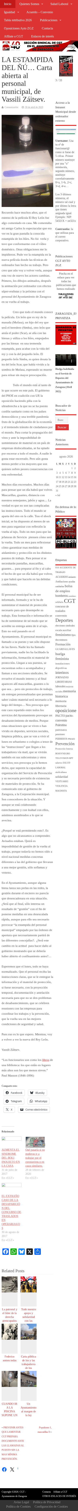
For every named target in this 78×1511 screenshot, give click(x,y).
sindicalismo (61, 772)
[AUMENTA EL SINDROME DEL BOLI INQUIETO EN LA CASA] (11, 1142)
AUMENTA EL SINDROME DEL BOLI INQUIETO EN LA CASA (11, 1157)
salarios (58, 763)
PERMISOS (61, 739)
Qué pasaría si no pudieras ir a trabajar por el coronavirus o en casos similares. (35, 1157)
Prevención (65, 743)
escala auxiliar (63, 630)
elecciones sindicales (65, 625)
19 (63, 482)
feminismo (63, 635)
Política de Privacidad (46, 1502)
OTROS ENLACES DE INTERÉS (59, 1496)
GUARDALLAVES (65, 649)
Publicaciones (48, 20)
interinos (62, 672)
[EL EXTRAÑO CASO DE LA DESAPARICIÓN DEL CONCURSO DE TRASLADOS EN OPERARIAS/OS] (11, 1188)
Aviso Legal (21, 1502)
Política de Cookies (18, 1506)
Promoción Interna (64, 749)
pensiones (60, 734)
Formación (63, 644)
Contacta (47, 28)
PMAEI (71, 739)
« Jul (57, 495)
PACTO (60, 715)
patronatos (61, 729)
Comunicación (11, 107)
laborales (60, 686)
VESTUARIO (61, 781)
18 (60, 482)
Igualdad (9, 12)
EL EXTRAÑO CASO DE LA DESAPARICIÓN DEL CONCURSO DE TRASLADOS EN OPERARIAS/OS (11, 1212)
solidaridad (61, 776)
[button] (71, 61)
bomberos (61, 595)
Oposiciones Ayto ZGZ (19, 28)
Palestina (61, 725)
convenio (61, 615)
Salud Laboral (59, 4)
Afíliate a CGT (13, 36)
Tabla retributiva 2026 (18, 20)
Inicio (7, 4)
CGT (70, 601)
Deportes (64, 620)
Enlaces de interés (42, 36)
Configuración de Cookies (51, 1506)
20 (66, 482)
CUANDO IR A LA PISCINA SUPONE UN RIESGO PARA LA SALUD (9, 1415)
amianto (72, 577)
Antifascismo (61, 581)
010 (57, 568)
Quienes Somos (29, 4)
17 (57, 482)
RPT (71, 758)
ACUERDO (61, 577)
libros (45, 1060)
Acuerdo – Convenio (39, 12)
